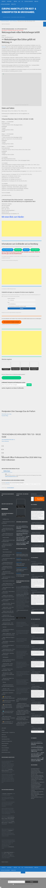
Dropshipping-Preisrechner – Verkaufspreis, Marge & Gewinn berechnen (7, 568)
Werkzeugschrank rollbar (31, 484)
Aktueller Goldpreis (5, 861)
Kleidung (3, 770)
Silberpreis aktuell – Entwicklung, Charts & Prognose (8, 654)
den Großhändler (10, 487)
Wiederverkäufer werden (6, 752)
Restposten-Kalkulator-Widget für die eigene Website (8, 646)
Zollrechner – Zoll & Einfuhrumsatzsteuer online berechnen (8, 689)
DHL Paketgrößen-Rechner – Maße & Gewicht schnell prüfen (8, 555)
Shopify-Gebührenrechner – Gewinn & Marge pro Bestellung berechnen (8, 650)
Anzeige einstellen (6, 537)
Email (8, 302)
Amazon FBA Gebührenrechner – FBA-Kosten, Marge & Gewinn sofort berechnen (8, 530)
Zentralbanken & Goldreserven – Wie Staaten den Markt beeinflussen (8, 685)
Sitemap (3, 730)
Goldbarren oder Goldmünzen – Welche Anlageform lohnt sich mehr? (8, 596)
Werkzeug (4, 46)
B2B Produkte (18, 558)
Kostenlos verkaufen (29, 1)
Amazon (15, 1)
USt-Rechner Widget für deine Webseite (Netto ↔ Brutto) (7, 670)
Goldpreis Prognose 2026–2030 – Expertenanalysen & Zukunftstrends (8, 612)
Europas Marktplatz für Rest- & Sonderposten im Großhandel (19, 10)
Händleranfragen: (7, 471)
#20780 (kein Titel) (6, 519)
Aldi (19, 1)
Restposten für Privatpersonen (7, 741)
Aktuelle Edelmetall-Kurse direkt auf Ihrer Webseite (8, 522)
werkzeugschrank (24, 484)
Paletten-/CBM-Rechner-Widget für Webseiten (8, 638)
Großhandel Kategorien (5, 21)
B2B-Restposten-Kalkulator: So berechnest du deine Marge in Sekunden (7, 545)
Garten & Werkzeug (13, 21)
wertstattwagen (38, 484)
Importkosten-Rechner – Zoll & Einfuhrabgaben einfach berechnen (8, 624)
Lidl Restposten (4, 745)
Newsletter (13, 4)
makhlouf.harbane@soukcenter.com (11, 476)
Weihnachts (11, 822)
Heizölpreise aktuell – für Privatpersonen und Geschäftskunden (8, 616)
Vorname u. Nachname (11, 298)
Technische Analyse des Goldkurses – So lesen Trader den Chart (8, 660)
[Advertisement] (22, 229)
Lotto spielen (4, 728)
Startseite (3, 1)
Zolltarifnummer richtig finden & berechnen (7, 693)
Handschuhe (12, 817)
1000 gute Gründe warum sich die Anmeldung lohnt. (10, 324)
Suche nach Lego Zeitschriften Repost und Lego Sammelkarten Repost (22, 700)
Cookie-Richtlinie (5, 549)
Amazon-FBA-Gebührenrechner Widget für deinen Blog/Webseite (7, 534)
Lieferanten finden (5, 750)
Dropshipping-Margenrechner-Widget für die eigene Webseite (7, 563)
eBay (9, 853)
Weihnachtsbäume (11, 818)
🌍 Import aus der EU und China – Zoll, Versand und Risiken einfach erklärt (8, 713)
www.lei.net (4, 734)
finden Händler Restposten (8, 852)
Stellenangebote (5, 657)
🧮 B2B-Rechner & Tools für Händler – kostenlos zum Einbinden (8, 701)
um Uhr (9, 474)
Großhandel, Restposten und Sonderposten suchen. (14, 382)
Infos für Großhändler (5, 747)
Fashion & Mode (19, 552)
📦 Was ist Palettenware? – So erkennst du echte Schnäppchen (7, 722)
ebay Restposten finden (6, 739)
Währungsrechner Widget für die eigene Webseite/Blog (8, 679)
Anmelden (36, 1)
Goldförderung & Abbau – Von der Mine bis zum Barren (8, 600)
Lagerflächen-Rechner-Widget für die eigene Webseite (8, 630)
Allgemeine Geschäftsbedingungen (9, 525)
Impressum (4, 627)
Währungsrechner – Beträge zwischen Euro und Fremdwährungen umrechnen (8, 674)
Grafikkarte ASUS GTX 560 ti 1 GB (22, 559)
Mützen (3, 818)
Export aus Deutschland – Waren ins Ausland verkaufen (8, 578)
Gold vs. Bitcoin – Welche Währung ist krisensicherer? (8, 592)
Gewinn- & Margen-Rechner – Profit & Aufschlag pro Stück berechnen (8, 584)
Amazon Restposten (5, 743)
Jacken (9, 817)
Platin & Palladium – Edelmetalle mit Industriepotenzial (8, 642)
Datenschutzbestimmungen (7, 552)
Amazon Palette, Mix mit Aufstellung (38, 660)
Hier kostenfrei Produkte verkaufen (11, 322)
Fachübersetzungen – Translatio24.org (8, 732)
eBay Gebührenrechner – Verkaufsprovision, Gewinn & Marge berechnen (8, 573)
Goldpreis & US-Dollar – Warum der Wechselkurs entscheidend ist (8, 604)
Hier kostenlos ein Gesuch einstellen (11, 377)
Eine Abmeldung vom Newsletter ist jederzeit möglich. (17, 306)
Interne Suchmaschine (37, 495)
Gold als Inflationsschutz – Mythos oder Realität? (8, 588)
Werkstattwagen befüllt (14, 484)
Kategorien (9, 1)
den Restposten (11, 846)
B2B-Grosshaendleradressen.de (22, 610)
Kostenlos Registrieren (5, 4)
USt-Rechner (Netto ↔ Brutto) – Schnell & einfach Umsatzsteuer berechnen (7, 665)
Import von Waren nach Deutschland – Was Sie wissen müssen (8, 620)
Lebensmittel (10, 769)
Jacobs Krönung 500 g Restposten (22, 531)
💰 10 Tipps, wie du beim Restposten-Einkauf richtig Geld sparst (8, 697)
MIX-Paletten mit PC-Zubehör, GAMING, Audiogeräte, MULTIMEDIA (22, 543)
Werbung (4, 682)
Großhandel (10, 830)
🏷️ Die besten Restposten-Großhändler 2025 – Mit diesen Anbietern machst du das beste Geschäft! (7, 706)
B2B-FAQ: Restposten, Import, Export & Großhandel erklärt (8, 541)
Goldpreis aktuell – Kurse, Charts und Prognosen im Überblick (8, 608)
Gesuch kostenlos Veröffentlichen (8, 580)
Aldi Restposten (4, 736)
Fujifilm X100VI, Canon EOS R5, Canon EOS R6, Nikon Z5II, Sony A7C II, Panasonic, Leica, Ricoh (23, 724)
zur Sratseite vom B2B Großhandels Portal (9, 288)
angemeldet (7, 482)
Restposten (7, 770)
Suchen (29, 384)
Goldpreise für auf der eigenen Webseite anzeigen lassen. (11, 312)
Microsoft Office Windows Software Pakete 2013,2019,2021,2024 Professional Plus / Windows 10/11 (22, 718)
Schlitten (5, 818)
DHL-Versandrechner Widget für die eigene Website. (8, 559)
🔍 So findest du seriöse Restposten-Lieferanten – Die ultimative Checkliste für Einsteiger (8, 718)
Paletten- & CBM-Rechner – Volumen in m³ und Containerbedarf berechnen (8, 634)
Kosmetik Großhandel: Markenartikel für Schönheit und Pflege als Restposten (36, 688)
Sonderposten (9, 793)
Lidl (22, 1)
